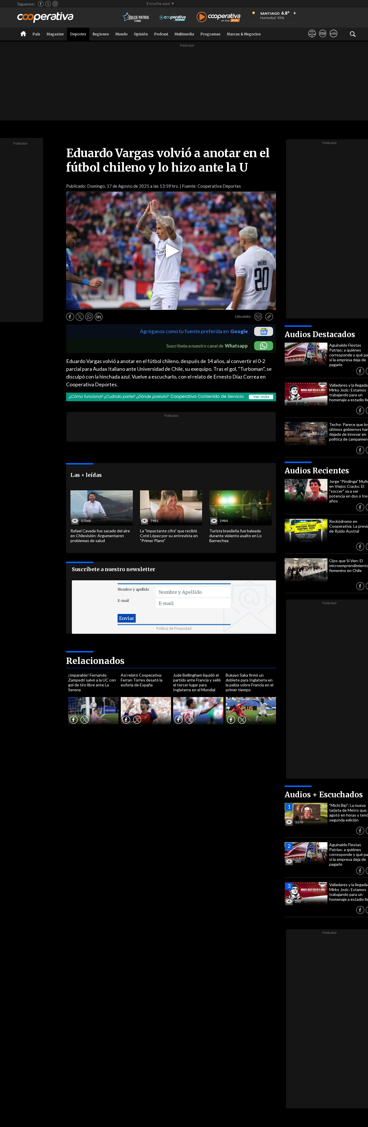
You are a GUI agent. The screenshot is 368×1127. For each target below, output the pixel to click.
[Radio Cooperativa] (218, 17)
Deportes (78, 34)
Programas (210, 34)
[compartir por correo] (258, 317)
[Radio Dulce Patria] (136, 17)
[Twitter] (48, 3)
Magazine (55, 34)
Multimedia (184, 34)
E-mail (123, 600)
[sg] (333, 39)
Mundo (121, 34)
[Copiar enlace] (269, 317)
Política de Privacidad (173, 628)
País (36, 34)
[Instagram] (55, 3)
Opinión (141, 34)
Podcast (161, 34)
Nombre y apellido (133, 589)
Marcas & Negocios (244, 34)
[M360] (323, 39)
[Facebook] (41, 3)
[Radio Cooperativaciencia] (172, 17)
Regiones (101, 34)
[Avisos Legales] (312, 39)
